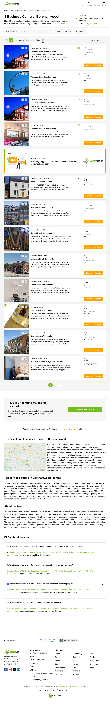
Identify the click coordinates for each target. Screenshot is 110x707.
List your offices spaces (38, 660)
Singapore (94, 664)
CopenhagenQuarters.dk (39, 680)
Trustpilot (6, 630)
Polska (92, 657)
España (75, 660)
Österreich (76, 671)
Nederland (59, 671)
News (32, 667)
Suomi (57, 664)
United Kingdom (79, 657)
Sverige (58, 657)
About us (33, 656)
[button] (22, 48)
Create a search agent (38, 653)
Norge (57, 660)
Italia (74, 667)
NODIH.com (34, 670)
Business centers (22, 10)
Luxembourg (77, 654)
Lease (12, 10)
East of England (34, 10)
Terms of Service (77, 686)
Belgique (58, 674)
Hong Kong (94, 660)
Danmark (58, 654)
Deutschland (60, 667)
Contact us (34, 663)
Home (6, 10)
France (75, 664)
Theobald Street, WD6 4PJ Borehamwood (25, 552)
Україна (93, 654)
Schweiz (76, 674)
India (92, 667)
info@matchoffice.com (11, 661)
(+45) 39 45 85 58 (91, 24)
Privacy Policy (63, 686)
